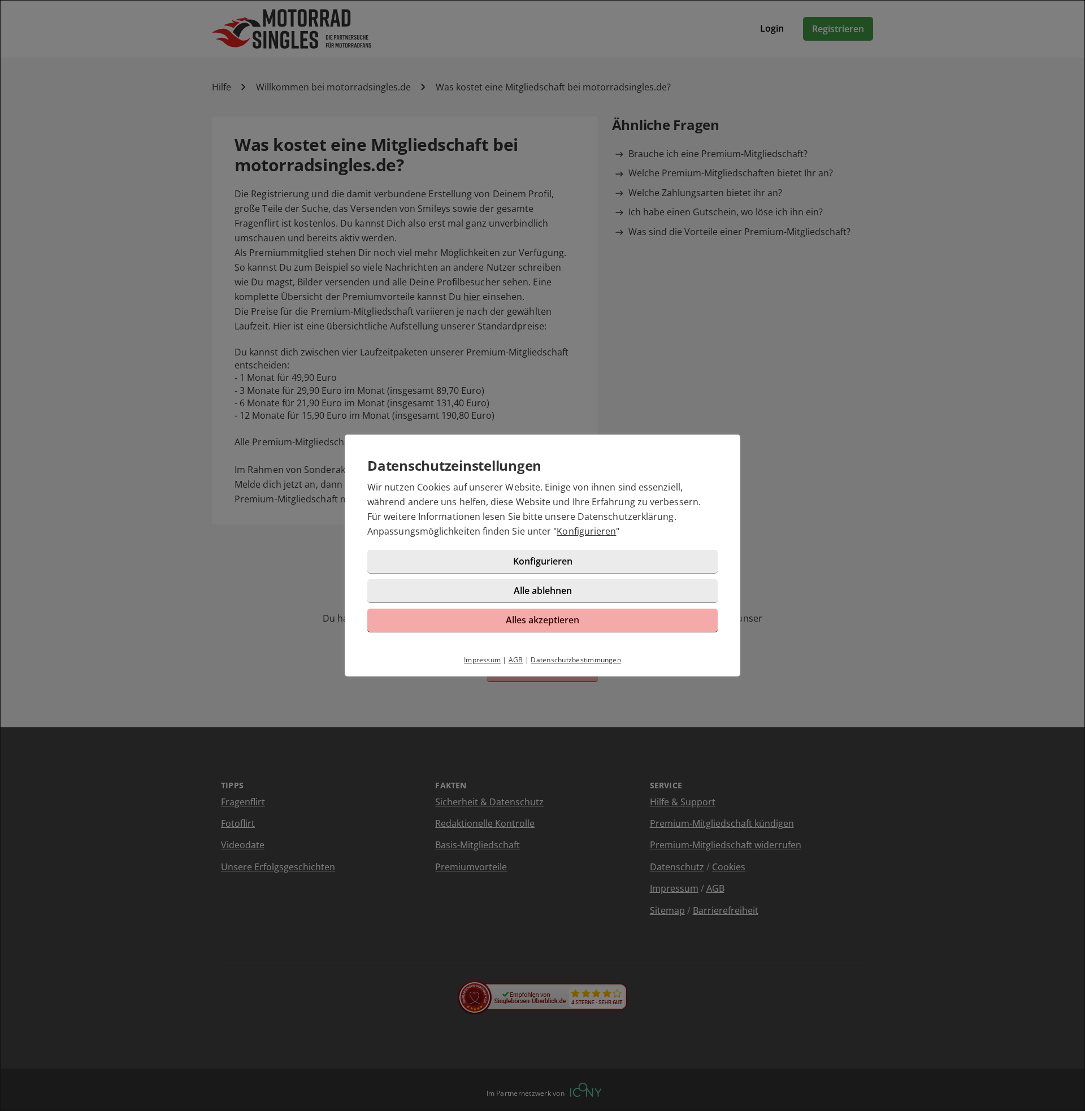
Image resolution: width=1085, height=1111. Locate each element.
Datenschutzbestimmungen (576, 660)
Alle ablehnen (543, 590)
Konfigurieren (586, 531)
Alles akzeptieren (542, 620)
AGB (516, 660)
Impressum (482, 660)
